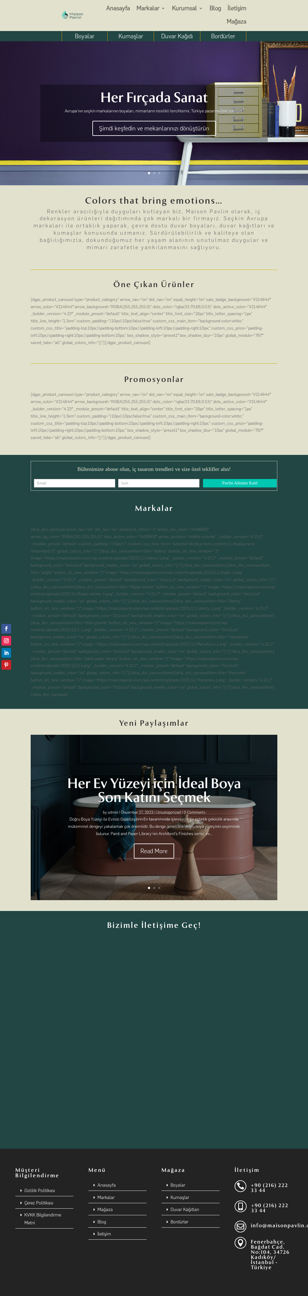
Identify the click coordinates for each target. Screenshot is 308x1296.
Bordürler (223, 36)
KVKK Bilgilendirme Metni (42, 1219)
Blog (215, 8)
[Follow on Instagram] (6, 641)
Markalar (148, 8)
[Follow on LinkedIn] (6, 653)
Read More (154, 851)
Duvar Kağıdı (177, 36)
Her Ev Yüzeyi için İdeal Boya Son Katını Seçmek (154, 790)
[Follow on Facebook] (6, 629)
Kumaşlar (131, 36)
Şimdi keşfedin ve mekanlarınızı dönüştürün (154, 128)
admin (113, 812)
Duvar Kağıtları (185, 1209)
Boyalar (84, 36)
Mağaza (236, 21)
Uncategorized (168, 812)
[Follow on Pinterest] (6, 665)
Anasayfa (118, 8)
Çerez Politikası (38, 1203)
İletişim (237, 8)
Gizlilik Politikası (39, 1190)
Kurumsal (184, 8)
